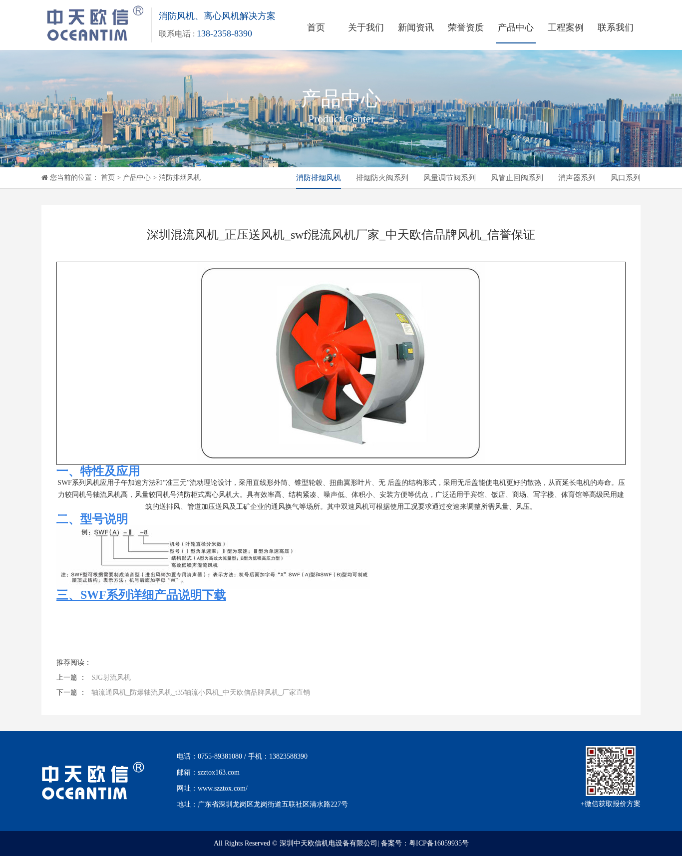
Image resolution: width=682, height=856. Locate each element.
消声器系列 (577, 178)
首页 (316, 27)
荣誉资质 (466, 27)
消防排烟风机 (180, 177)
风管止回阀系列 (517, 178)
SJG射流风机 (111, 677)
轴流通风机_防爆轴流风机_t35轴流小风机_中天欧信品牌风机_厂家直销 (200, 692)
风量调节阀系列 (449, 178)
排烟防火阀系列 (382, 178)
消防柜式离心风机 (205, 494)
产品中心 (516, 27)
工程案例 (566, 27)
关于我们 (366, 27)
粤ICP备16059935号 (439, 843)
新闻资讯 (416, 27)
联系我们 (616, 27)
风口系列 (626, 178)
